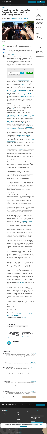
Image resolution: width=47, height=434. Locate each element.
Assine (32, 1)
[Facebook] (28, 411)
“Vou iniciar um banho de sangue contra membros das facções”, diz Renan (39, 38)
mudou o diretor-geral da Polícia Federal (20, 88)
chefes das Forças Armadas (18, 122)
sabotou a (24, 80)
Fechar (23, 426)
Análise (3, 7)
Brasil (18, 414)
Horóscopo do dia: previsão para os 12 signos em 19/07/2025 (27, 330)
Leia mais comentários (29, 396)
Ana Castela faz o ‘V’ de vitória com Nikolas (39, 47)
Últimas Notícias (18, 412)
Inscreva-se (30, 72)
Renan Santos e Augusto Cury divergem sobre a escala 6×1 (39, 33)
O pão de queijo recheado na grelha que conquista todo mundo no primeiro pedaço (14, 330)
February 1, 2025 (23, 317)
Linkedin (3, 52)
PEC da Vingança (15, 91)
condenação (21, 149)
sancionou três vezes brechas (27, 96)
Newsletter (19, 422)
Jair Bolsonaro (11, 326)
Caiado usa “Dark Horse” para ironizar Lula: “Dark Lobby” (39, 28)
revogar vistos (21, 282)
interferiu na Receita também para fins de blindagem (18, 90)
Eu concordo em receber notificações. (35, 418)
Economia (18, 417)
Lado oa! (18, 419)
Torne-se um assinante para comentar (11, 396)
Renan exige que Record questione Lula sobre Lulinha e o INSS (39, 57)
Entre (40, 1)
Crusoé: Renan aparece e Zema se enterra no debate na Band (39, 15)
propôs (8, 122)
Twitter (3, 56)
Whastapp (3, 45)
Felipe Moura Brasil (7, 18)
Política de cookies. (39, 424)
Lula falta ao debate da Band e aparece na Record (39, 23)
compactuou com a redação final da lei (20, 94)
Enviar (22, 72)
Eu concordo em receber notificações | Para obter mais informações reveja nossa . (14, 75)
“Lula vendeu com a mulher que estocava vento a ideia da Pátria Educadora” (39, 52)
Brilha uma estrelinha (39, 19)
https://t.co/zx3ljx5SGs (28, 313)
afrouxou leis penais (24, 84)
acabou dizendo (24, 135)
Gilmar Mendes (16, 108)
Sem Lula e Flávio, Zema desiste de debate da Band (39, 43)
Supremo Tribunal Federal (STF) (21, 326)
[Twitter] (23, 411)
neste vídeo (14, 54)
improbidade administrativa (13, 86)
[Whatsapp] (26, 411)
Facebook (3, 49)
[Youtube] (25, 411)
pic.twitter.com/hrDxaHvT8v (13, 315)
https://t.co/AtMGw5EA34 (17, 313)
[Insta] (27, 411)
